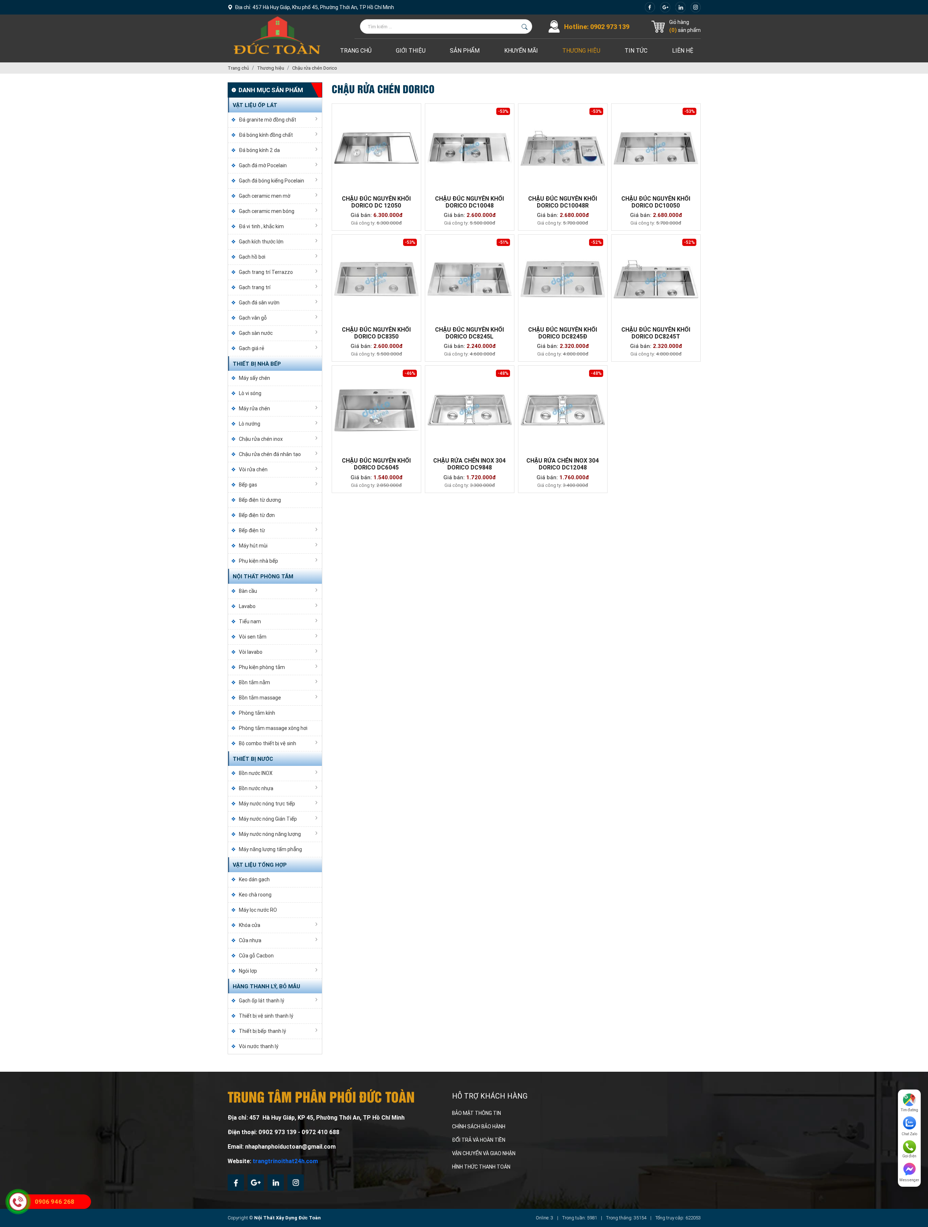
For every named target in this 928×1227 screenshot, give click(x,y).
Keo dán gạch (254, 879)
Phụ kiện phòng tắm (262, 667)
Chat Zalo (909, 1134)
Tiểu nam (250, 621)
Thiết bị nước (253, 759)
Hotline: (596, 26)
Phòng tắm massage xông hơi (273, 728)
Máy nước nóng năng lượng (270, 834)
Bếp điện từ (252, 530)
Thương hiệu (581, 50)
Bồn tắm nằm (254, 682)
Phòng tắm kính (257, 713)
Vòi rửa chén (253, 469)
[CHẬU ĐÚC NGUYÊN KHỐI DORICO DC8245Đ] (563, 279)
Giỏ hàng (679, 22)
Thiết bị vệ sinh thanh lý (266, 1016)
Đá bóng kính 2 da (259, 150)
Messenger (909, 1180)
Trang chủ (356, 50)
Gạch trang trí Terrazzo (266, 272)
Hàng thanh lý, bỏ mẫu (266, 986)
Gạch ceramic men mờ (264, 196)
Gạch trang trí (254, 287)
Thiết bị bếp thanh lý (262, 1031)
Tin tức (636, 50)
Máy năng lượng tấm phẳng (270, 849)
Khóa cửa (249, 925)
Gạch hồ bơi (252, 257)
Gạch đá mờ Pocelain (263, 165)
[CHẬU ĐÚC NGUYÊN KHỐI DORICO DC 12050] (376, 148)
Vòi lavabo (250, 652)
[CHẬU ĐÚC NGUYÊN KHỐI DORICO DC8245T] (656, 279)
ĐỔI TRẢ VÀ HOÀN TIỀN (478, 1140)
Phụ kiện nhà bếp (258, 561)
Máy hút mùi (253, 546)
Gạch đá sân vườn (259, 302)
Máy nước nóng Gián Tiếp (268, 819)
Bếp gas (248, 485)
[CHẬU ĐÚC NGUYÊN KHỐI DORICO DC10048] (469, 148)
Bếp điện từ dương (260, 500)
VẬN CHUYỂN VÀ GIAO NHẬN (483, 1153)
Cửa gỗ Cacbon (256, 956)
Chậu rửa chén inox (261, 439)
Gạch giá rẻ (251, 348)
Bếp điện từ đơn (257, 515)
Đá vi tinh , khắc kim (261, 226)
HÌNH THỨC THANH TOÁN (481, 1167)
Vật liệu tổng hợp (260, 865)
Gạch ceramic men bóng (266, 211)
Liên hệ (682, 50)
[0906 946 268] (18, 1202)
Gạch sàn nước (256, 333)
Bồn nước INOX (256, 773)
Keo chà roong (255, 895)
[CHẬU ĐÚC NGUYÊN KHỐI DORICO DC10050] (656, 148)
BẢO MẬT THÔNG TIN (476, 1113)
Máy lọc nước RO (258, 910)
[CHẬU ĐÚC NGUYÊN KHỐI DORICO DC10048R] (563, 148)
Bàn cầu (248, 591)
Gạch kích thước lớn (261, 242)
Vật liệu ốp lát (255, 105)
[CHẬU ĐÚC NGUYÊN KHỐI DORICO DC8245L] (469, 279)
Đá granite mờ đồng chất (267, 120)
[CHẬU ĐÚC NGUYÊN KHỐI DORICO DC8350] (376, 279)
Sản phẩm (465, 50)
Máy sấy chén (254, 378)
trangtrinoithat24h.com (285, 1161)
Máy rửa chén (254, 408)
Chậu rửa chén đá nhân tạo (270, 454)
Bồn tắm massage (260, 698)
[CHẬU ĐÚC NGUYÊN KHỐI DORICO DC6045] (376, 410)
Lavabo (247, 606)
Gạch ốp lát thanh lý (261, 1001)
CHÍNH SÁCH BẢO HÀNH (478, 1126)
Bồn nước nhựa (256, 788)
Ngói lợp (248, 971)
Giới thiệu (411, 50)
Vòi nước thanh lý (258, 1046)
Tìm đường (909, 1110)
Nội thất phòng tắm (263, 576)
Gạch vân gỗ (253, 318)
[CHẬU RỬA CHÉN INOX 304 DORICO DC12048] (563, 410)
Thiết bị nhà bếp (257, 364)
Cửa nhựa (250, 940)
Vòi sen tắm (252, 637)
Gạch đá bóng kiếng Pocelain (271, 181)
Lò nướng (249, 424)
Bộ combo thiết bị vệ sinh (267, 743)
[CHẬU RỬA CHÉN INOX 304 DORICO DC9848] (469, 410)
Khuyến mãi (521, 50)
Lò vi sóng (250, 393)
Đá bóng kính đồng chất (266, 135)
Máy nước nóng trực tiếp (267, 804)
